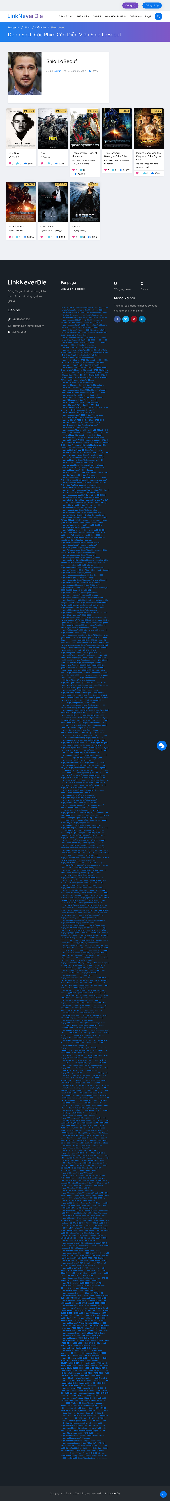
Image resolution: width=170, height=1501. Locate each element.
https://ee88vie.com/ (93, 312)
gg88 (80, 968)
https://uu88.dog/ (101, 1030)
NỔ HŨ (103, 532)
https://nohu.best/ (68, 970)
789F (83, 930)
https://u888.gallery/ (88, 758)
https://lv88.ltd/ (72, 680)
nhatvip (64, 830)
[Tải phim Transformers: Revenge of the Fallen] (117, 128)
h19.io (75, 950)
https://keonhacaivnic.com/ (77, 685)
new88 (75, 868)
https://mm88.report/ (77, 768)
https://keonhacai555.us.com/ (73, 920)
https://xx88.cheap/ (92, 1238)
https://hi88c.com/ (68, 1300)
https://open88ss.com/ (88, 1235)
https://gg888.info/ (68, 1115)
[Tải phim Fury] (53, 128)
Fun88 (87, 310)
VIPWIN (64, 965)
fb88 (105, 562)
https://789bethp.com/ (81, 628)
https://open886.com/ (87, 400)
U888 (81, 630)
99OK (93, 1153)
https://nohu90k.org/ (69, 1175)
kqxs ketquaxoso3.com (95, 315)
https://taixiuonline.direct (71, 870)
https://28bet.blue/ (68, 452)
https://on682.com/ (85, 875)
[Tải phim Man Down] (21, 128)
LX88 (76, 903)
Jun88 (86, 397)
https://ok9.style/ (93, 990)
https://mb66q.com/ (69, 330)
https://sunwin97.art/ (69, 367)
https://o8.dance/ (84, 1075)
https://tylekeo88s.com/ (70, 858)
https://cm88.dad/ (87, 380)
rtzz (67, 1105)
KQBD (79, 1113)
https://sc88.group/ (94, 407)
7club (84, 1220)
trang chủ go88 (72, 833)
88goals (65, 375)
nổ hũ (80, 395)
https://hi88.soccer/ (92, 1313)
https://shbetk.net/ (68, 613)
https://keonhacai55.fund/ (86, 660)
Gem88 (88, 1225)
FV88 (97, 783)
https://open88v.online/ (89, 678)
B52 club (104, 375)
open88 (99, 397)
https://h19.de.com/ (80, 883)
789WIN (67, 915)
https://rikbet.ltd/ (88, 362)
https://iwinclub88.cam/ (85, 998)
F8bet (81, 537)
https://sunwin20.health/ (71, 1030)
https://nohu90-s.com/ (88, 1028)
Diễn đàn (136, 16)
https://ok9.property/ (77, 502)
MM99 (103, 953)
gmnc (100, 620)
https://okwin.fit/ (89, 1265)
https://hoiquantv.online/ (71, 512)
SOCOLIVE (65, 885)
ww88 (63, 675)
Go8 (98, 1153)
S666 (98, 825)
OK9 (93, 477)
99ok (87, 700)
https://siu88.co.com (79, 965)
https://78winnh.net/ (90, 327)
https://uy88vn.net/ (69, 1268)
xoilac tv (81, 310)
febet (74, 1113)
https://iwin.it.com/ (88, 798)
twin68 (94, 745)
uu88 (90, 447)
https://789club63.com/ (70, 800)
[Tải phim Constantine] (53, 201)
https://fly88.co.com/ (69, 630)
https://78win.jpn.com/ (70, 1073)
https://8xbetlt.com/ (69, 600)
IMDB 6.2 (156, 110)
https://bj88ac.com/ (76, 793)
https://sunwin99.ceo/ (84, 410)
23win (91, 420)
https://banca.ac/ (88, 475)
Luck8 (96, 690)
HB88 (88, 1130)
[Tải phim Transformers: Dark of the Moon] (85, 128)
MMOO (85, 748)
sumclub (78, 650)
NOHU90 (86, 650)
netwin (64, 1198)
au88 (68, 638)
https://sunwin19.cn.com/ (91, 387)
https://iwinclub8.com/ (85, 923)
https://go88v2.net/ (69, 880)
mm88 (93, 1273)
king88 (74, 1025)
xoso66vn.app (80, 953)
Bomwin (84, 427)
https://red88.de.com (70, 980)
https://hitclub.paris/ (69, 1278)
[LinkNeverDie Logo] (25, 15)
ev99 (78, 683)
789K (74, 1103)
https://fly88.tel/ (68, 442)
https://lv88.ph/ (94, 1088)
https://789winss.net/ (85, 1193)
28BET (67, 1008)
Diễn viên (40, 27)
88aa (95, 1120)
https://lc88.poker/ (68, 1210)
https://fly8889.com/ (69, 530)
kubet (94, 310)
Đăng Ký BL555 (93, 1138)
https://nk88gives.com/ (86, 1200)
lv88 (95, 950)
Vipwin (102, 783)
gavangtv (64, 345)
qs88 (89, 670)
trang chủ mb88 (83, 815)
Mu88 (75, 1230)
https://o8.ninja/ (67, 500)
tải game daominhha (80, 392)
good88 (70, 1035)
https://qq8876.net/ (68, 655)
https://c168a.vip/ (67, 1260)
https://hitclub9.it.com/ (70, 743)
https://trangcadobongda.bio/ (73, 495)
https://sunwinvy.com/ (81, 1145)
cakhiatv (73, 345)
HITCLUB (97, 653)
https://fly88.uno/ (68, 407)
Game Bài (84, 733)
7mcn (83, 372)
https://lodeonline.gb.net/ (88, 460)
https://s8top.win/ (88, 1118)
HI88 (79, 1168)
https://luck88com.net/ (96, 1135)
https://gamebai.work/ (70, 477)
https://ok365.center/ (89, 347)
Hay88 (63, 660)
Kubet (76, 753)
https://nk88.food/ (88, 1048)
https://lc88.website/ (69, 838)
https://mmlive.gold (84, 643)
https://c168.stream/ (91, 1038)
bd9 (92, 1013)
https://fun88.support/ (76, 1270)
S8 (93, 670)
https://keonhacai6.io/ (69, 1293)
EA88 (78, 770)
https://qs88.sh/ (99, 1095)
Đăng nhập (152, 5)
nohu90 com (72, 1133)
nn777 (91, 405)
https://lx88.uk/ (84, 1133)
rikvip (84, 320)
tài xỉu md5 (71, 1258)
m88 (98, 878)
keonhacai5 (65, 1248)
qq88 (76, 745)
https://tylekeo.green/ (98, 480)
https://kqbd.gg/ (67, 933)
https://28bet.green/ (70, 985)
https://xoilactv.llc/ (73, 893)
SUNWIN (96, 648)
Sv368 (87, 402)
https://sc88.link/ (93, 765)
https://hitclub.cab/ (68, 580)
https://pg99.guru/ (84, 1210)
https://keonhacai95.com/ (71, 430)
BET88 (90, 863)
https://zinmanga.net (78, 307)
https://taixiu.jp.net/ (69, 547)
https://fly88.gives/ (89, 512)
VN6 (62, 1083)
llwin (62, 983)
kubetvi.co (88, 735)
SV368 (89, 905)
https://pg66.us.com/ (69, 397)
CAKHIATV (98, 883)
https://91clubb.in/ (79, 725)
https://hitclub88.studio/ (95, 785)
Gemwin (85, 582)
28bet (97, 775)
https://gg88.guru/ (69, 620)
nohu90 (64, 552)
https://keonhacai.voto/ (70, 415)
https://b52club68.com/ (70, 597)
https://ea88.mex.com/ (70, 763)
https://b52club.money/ (92, 445)
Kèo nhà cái (81, 668)
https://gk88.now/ (68, 1285)
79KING (81, 440)
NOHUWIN (74, 1223)
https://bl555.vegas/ (81, 1245)
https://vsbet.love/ (68, 1308)
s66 (62, 883)
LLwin (102, 763)
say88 (85, 775)
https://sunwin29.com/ (70, 825)
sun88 (101, 1220)
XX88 (88, 340)
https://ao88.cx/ (67, 845)
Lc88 (104, 663)
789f (81, 778)
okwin (82, 1065)
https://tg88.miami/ (97, 1080)
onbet (63, 855)
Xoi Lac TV (86, 1148)
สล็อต (102, 437)
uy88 (70, 605)
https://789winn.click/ (85, 1060)
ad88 (77, 1043)
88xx (73, 638)
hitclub (89, 320)
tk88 (97, 497)
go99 (63, 638)
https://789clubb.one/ (88, 390)
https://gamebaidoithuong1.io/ (73, 805)
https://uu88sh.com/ (92, 1033)
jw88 (63, 1208)
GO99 (100, 668)
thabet (94, 522)
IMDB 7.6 (61, 110)
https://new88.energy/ (71, 943)
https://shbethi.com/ (84, 490)
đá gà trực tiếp (84, 850)
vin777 (78, 1220)
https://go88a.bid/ (88, 795)
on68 (68, 820)
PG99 (97, 395)
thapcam (93, 820)
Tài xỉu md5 (76, 1098)
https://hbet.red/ (91, 763)
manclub (64, 467)
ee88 (74, 718)
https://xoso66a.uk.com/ (70, 1048)
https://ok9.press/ (68, 587)
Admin (57, 70)
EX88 (90, 945)
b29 (92, 535)
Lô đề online (72, 532)
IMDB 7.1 (29, 184)
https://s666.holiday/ (69, 850)
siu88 (92, 525)
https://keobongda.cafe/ (76, 447)
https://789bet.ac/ (86, 1085)
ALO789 (103, 482)
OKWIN (85, 1275)
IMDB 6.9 (61, 184)
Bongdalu (99, 560)
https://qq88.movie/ (74, 1265)
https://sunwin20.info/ (70, 978)
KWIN (70, 1010)
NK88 (79, 638)
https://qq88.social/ (90, 1168)
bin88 (63, 392)
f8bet (89, 482)
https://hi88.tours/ (68, 888)
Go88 (69, 352)
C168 (88, 472)
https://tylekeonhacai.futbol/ (72, 337)
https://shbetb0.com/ (75, 492)
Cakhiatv (82, 1070)
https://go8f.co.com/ (69, 1150)
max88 (63, 377)
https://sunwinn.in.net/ (70, 710)
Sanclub (90, 470)
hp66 (63, 643)
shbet (79, 653)
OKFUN (78, 1080)
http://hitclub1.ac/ (68, 923)
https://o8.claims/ (100, 1075)
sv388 (99, 310)
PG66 (103, 765)
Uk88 (106, 1225)
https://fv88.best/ (68, 1148)
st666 (81, 938)
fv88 (99, 1140)
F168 (62, 480)
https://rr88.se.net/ (74, 370)
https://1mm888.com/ (69, 1240)
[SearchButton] (158, 16)
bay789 (85, 1268)
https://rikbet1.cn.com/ (95, 597)
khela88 (80, 1013)
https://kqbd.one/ (68, 560)
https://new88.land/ (69, 928)
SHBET (98, 367)
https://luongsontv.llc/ (75, 703)
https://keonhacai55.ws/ (95, 920)
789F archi (103, 1155)
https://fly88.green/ (88, 505)
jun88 (79, 515)
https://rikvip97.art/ (91, 365)
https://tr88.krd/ (67, 1215)
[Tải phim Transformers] (21, 201)
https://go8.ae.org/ (90, 968)
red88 (75, 935)
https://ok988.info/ (68, 515)
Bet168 (84, 420)
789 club (72, 783)
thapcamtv (104, 337)
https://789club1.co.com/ (70, 550)
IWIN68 (64, 605)
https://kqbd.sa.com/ (79, 1248)
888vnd (75, 1143)
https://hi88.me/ (67, 505)
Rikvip (91, 375)
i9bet (99, 435)
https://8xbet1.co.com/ (77, 900)
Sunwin (86, 442)
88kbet (69, 1065)
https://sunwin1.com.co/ (70, 795)
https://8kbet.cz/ (74, 1108)
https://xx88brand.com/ (94, 385)
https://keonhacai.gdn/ (70, 390)
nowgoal (76, 352)
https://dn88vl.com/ (69, 1173)
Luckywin (76, 670)
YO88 (63, 1230)
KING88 (70, 903)
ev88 (91, 530)
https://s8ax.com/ (93, 1175)
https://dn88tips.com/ (94, 1065)
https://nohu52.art (101, 780)
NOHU (70, 898)
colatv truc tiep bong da (96, 332)
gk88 (63, 668)
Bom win (64, 720)
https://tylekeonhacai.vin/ (86, 552)
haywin (70, 823)
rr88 (103, 525)
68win (93, 703)
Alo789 (86, 322)
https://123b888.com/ (93, 673)
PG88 (79, 420)
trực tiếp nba (82, 345)
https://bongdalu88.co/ (70, 465)
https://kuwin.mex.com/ (71, 1088)
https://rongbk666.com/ (70, 360)
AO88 (101, 575)
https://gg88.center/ (83, 527)
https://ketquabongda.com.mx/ (89, 663)
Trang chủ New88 (88, 1203)
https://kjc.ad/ (66, 1005)
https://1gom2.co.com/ (89, 592)
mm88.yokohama (95, 1018)
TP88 (78, 1083)
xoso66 (104, 317)
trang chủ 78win (82, 1260)
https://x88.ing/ (73, 665)
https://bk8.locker (83, 1165)
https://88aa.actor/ (74, 445)
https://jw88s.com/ (73, 995)
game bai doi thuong (100, 1163)
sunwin (81, 312)
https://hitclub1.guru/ (69, 828)
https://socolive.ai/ (89, 918)
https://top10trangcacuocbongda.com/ (81, 485)
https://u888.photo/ (94, 623)
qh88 (83, 683)
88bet (76, 698)
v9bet (98, 322)
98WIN (82, 940)
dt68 (62, 410)
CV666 (106, 1195)
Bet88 (85, 405)
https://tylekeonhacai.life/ (88, 417)
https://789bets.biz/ (94, 618)
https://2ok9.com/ (68, 475)
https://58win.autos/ (80, 713)
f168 (85, 462)
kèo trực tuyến (91, 675)
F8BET (87, 855)
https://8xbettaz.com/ (91, 723)
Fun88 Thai (91, 893)
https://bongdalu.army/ (70, 557)
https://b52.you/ (99, 580)
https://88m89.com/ (95, 1183)
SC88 (93, 570)
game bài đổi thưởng (76, 738)
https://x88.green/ (68, 653)
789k (69, 678)
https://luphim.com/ (69, 440)
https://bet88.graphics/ (70, 472)
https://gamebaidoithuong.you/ (73, 482)
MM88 (99, 340)
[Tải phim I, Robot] (85, 201)
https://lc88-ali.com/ (69, 788)
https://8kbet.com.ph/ (88, 903)
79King (93, 472)
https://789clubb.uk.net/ (70, 542)
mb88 (105, 638)
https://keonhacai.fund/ (70, 325)
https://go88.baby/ (86, 577)
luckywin (64, 768)
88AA (83, 948)
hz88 (87, 703)
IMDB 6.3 (93, 110)
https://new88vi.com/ (93, 1305)
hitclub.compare (85, 830)
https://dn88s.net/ (74, 843)
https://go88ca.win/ (69, 1190)
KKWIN (82, 1050)
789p (103, 993)
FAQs (148, 16)
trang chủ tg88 (74, 818)
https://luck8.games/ (69, 975)
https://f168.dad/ (67, 633)
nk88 (98, 755)
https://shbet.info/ (95, 567)
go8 (79, 640)
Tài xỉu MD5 (78, 375)
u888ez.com (98, 770)
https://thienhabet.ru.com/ (71, 455)
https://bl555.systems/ (70, 610)
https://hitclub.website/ (71, 362)
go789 (104, 1215)
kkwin (89, 1003)
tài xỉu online (92, 432)
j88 (97, 773)
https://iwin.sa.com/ (69, 382)
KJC (92, 355)
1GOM (86, 375)
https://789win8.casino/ (87, 655)
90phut (80, 613)
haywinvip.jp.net (67, 810)
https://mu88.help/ (74, 457)
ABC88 (98, 880)
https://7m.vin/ (73, 733)
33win (90, 462)
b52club (71, 435)
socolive (64, 322)
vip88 (96, 1220)
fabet (74, 565)
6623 (106, 1230)
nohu (75, 695)
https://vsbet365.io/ (91, 955)
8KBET (95, 735)
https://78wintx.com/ (87, 532)
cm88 (84, 467)
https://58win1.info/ (68, 918)
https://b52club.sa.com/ (70, 387)
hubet (68, 718)
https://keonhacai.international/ (93, 603)
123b (87, 640)
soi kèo (91, 345)
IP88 (95, 1258)
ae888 (105, 442)
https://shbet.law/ (101, 490)
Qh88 (63, 728)
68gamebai (78, 750)
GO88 (106, 407)
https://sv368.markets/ (70, 990)
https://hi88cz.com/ (81, 1288)
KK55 (103, 613)
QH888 (79, 915)
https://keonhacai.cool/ (84, 500)
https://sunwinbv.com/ (70, 1263)
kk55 (85, 983)
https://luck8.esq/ (89, 973)
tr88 (76, 830)
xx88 (91, 337)
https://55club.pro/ (68, 748)
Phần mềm (83, 16)
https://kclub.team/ (86, 367)
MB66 (87, 330)
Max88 (105, 445)
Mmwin (83, 813)
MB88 (92, 1295)
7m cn (85, 1218)
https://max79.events (74, 1233)
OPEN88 (94, 402)
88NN (91, 965)
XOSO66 (68, 883)
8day (82, 522)
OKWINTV (88, 935)
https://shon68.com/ (69, 1253)
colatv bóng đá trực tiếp (76, 335)
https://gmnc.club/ (68, 690)
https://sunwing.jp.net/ (70, 740)
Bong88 (79, 442)
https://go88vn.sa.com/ (70, 487)
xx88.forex (98, 1010)
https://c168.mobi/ (90, 1178)
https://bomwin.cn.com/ (70, 595)
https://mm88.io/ (67, 357)
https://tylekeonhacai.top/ (81, 540)
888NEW (70, 660)
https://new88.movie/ (96, 467)
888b (76, 988)
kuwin (104, 658)
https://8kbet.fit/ (67, 1110)
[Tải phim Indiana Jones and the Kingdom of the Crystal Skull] (149, 128)
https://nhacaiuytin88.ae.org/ (78, 873)
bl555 (77, 675)
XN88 (71, 1028)
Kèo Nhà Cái (66, 770)
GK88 (101, 1035)
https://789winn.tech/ (69, 1068)
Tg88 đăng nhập (99, 725)
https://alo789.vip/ (68, 1203)
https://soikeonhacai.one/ (71, 705)
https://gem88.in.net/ (69, 925)
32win (82, 978)
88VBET (93, 1140)
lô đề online (70, 668)
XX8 (79, 853)
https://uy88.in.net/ (86, 760)
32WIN (88, 1050)
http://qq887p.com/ (84, 1120)
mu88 (74, 640)
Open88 (98, 748)
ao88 (80, 525)
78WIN (91, 938)
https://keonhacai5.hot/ (88, 803)
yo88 (96, 530)
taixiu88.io (98, 685)
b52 (86, 337)
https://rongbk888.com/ (85, 357)
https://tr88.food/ (68, 1015)
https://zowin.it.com (88, 753)
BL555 (77, 693)
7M (90, 1128)
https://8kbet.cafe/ (100, 905)
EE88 (100, 505)
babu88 (87, 1013)
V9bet (86, 422)
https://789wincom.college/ (71, 1295)
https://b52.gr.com (68, 1218)
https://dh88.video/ (87, 680)
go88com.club (91, 808)
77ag (63, 910)
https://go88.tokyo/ (85, 382)
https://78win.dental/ (69, 1188)
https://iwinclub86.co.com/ (91, 550)
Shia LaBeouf (58, 27)
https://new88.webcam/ (70, 517)
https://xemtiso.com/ (83, 1008)
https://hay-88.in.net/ (69, 735)
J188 (87, 755)
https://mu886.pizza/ (93, 865)
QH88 (80, 1063)
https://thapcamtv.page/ (91, 1243)
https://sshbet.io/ (68, 490)
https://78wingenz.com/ (70, 618)
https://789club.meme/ (70, 1023)
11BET (87, 1290)
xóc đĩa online (74, 720)
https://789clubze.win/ (90, 437)
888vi (69, 1143)
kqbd (91, 422)
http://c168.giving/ (78, 728)
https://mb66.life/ (97, 330)
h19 (77, 407)
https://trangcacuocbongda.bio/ (73, 575)
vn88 (97, 733)
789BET (96, 482)
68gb (106, 635)
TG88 (89, 725)
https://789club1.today (94, 738)
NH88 (96, 1160)
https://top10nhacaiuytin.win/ (77, 355)
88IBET (83, 665)
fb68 (103, 1270)
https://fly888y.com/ (83, 810)
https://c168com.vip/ (69, 1058)
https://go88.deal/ (68, 412)
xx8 (72, 1043)
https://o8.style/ (67, 527)
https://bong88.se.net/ (85, 560)
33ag (99, 958)
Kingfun (102, 768)
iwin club (88, 507)
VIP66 (78, 327)
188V (68, 1125)
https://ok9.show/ (88, 720)
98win (100, 655)
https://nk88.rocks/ (98, 1285)
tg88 (69, 628)
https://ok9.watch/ (68, 572)
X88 (95, 995)
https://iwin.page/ (84, 580)
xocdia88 (89, 710)
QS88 (79, 567)
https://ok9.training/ (69, 1038)
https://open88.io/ (69, 1100)
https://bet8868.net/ (89, 1155)
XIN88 (85, 995)
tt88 (99, 638)
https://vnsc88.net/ (97, 625)
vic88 (81, 935)
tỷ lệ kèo (69, 1288)
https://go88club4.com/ (70, 470)
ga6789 (85, 525)
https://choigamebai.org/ (94, 352)
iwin (70, 375)
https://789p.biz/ (84, 963)
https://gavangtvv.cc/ (89, 898)
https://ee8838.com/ (75, 673)
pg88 (103, 1128)
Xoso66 (80, 330)
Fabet (69, 1225)
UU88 (93, 665)
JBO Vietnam (103, 1133)
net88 (93, 465)
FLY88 (79, 405)
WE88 (96, 740)
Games (97, 16)
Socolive (94, 985)
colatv (83, 332)
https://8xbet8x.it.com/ (96, 900)
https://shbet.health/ (70, 700)
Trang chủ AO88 (67, 1195)
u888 (83, 623)
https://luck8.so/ (67, 693)
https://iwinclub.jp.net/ (90, 542)
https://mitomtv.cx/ (69, 913)
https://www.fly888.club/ (93, 455)
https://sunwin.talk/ (68, 395)
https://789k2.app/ (85, 1173)
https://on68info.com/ (98, 908)
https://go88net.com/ (89, 595)
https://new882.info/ (86, 928)
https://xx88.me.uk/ (68, 350)
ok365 (63, 930)
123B (68, 728)
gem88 (63, 417)
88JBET (85, 1080)
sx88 (68, 1208)
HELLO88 (91, 1310)
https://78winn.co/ (68, 1193)
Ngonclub (79, 462)
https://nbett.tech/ (68, 1200)
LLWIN (100, 472)
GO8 (72, 1105)
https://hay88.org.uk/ (69, 890)
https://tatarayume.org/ (90, 1023)
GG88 (69, 392)
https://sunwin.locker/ (76, 340)
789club (100, 430)
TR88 (99, 1005)
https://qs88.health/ (94, 940)
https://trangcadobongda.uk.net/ (74, 635)
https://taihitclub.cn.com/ (90, 487)
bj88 (62, 502)
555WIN (104, 1138)
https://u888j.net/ (81, 625)
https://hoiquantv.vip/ (69, 510)
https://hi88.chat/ (91, 585)
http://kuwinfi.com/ (68, 1003)
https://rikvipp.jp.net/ (88, 545)
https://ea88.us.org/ (69, 945)
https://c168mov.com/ (97, 630)
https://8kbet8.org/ (92, 492)
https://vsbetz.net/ (75, 955)
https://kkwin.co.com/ (69, 778)
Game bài (89, 495)
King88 (85, 1098)
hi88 (62, 1180)
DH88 (100, 1130)
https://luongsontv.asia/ (70, 1243)
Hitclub (91, 395)
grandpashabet (90, 838)
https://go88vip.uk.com (77, 1183)
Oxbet (100, 1225)
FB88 (72, 623)
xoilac (64, 340)
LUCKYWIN (99, 1193)
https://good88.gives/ (85, 773)
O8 (99, 658)
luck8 (101, 640)
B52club (102, 517)
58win (103, 535)
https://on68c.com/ (86, 868)
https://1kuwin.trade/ (69, 878)
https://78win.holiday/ (75, 1078)
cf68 (70, 875)
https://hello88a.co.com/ (70, 730)
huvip (63, 1000)
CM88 (63, 445)
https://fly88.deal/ (84, 572)
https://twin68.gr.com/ (77, 905)
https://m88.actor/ (68, 780)
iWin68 (95, 810)
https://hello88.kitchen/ (70, 592)
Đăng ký (130, 5)
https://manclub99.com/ (70, 427)
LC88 (99, 665)
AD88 (84, 853)
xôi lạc (92, 322)
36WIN (79, 888)
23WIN (100, 745)
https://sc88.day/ (100, 587)
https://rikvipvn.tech (92, 1233)
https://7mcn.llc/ (101, 500)
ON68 (89, 768)
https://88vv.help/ (68, 1060)
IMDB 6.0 (124, 110)
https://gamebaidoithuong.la (92, 645)
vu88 (99, 848)
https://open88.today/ (70, 402)
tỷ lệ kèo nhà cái (84, 600)
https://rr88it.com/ (68, 437)
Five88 (82, 1225)
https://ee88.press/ (101, 1210)
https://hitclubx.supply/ (71, 645)
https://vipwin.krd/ (100, 1213)
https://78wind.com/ (69, 497)
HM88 (91, 748)
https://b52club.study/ (89, 608)
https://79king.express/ (70, 347)
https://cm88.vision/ (69, 450)
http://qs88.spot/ (68, 1055)
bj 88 (82, 755)
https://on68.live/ (72, 983)
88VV (102, 733)
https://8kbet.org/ (68, 425)
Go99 (104, 723)
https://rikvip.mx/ (74, 708)
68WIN (83, 770)
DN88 (68, 713)
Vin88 (82, 785)
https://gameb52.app (90, 730)
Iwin (68, 422)
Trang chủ (66, 16)
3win (98, 1148)
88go (63, 1273)
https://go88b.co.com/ (87, 547)
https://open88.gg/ (73, 1138)
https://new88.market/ (94, 450)
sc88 (78, 475)
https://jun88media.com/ (71, 1020)
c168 (98, 532)
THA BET (72, 1165)
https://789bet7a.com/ (70, 790)
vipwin (70, 830)
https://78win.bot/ (84, 452)
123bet (95, 830)
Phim (27, 27)
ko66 (100, 888)
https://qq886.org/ (89, 1300)
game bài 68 (95, 1215)
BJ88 (82, 1043)
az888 (87, 825)
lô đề (90, 562)
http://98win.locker (79, 1213)
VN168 (82, 710)
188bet (100, 1253)
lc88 (99, 950)
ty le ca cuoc (74, 372)
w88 (79, 695)
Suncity (64, 1170)
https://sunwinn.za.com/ (93, 457)
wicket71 (72, 1013)
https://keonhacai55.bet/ (71, 320)
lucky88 (82, 833)
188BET (69, 590)
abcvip (67, 1113)
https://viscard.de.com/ (90, 943)
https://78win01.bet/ (92, 613)
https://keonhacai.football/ (71, 317)
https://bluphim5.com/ (70, 342)
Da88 (95, 1225)
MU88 (102, 495)
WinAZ (100, 1050)
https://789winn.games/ (70, 1118)
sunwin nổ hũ (83, 820)
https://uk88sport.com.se (89, 980)
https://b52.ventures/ (87, 828)
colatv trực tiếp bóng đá (70, 332)
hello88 (64, 988)
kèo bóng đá (81, 1135)
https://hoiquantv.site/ (88, 510)
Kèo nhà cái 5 (103, 372)
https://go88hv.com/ (90, 708)
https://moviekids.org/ (77, 648)
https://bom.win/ (67, 462)
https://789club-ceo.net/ (70, 582)
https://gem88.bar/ (85, 350)
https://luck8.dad (101, 710)
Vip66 (88, 325)
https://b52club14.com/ (98, 895)
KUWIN (64, 898)
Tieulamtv (84, 845)
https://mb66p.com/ (99, 325)
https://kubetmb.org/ (78, 1018)
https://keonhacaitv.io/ (70, 765)
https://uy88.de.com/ (91, 695)
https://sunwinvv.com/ (70, 755)
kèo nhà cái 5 (91, 860)
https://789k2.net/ (81, 1010)
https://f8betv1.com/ (94, 1158)
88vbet (70, 1050)
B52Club (71, 552)
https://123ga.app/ (86, 988)
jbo (95, 1290)
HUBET (63, 953)
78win (105, 312)
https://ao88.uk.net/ (100, 833)
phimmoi (71, 1090)
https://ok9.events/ (68, 525)
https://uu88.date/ (97, 925)
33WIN (93, 650)
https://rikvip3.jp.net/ (69, 803)
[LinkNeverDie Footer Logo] (27, 281)
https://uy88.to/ (93, 953)
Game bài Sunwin (83, 1273)
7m (82, 352)
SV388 (90, 1160)
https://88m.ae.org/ (84, 840)
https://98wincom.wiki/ (70, 1283)
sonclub (64, 1183)
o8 (67, 502)
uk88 (68, 565)
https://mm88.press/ (69, 385)
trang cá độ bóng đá (96, 1308)
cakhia (95, 605)
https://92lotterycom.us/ (71, 615)
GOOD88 (85, 1180)
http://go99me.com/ (92, 915)
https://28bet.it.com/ (69, 1085)
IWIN (85, 317)
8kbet (63, 370)
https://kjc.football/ (92, 440)
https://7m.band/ (88, 555)
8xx (96, 355)
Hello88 (92, 880)
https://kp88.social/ (89, 693)
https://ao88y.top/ (81, 1198)
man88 (74, 1178)
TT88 (97, 970)
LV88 (86, 1025)
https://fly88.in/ (67, 895)
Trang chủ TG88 (90, 1185)
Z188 (95, 575)
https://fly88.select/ (86, 497)
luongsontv (84, 342)
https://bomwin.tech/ (69, 365)
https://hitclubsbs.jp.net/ (86, 412)
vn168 (86, 718)
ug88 (94, 825)
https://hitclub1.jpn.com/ (70, 798)
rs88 (73, 915)
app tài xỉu (97, 562)
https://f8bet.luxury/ (69, 1235)
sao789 (69, 522)
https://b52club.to (95, 635)
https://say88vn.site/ (82, 823)
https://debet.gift (80, 1310)
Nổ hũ (102, 460)
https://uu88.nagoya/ (92, 750)
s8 (88, 818)
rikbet (63, 685)
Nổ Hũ (102, 968)
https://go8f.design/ (99, 743)
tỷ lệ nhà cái (103, 675)
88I (93, 600)
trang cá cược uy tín (79, 562)
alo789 (64, 860)
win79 (80, 422)
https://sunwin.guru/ (69, 577)
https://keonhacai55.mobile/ (72, 585)
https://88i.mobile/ (68, 840)
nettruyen (65, 307)
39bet (63, 873)
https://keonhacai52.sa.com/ (72, 1250)
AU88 (68, 815)
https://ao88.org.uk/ (86, 1278)
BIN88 (63, 352)
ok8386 (83, 765)
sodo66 (63, 793)
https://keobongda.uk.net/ (81, 1095)
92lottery (85, 1215)
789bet (102, 605)
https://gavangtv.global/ (75, 910)
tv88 (79, 918)
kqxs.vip (76, 758)
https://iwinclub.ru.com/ (83, 377)
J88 (85, 698)
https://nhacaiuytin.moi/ (90, 557)
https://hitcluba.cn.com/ (92, 705)
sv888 (91, 1000)
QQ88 (72, 1120)
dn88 (87, 743)
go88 (103, 320)
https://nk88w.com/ (79, 1000)
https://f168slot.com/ (69, 400)
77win (81, 570)
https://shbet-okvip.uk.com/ (77, 908)
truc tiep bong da (101, 307)
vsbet (63, 565)
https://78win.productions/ (71, 1040)
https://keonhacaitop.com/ (87, 425)
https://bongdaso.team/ (70, 555)
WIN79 (69, 1230)
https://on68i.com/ (68, 863)
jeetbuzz (64, 1013)
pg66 (100, 985)
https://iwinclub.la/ (69, 310)
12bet (88, 1270)
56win (100, 1258)
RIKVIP (96, 377)
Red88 (75, 1225)
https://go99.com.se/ (85, 970)
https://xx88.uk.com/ (81, 835)
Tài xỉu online (103, 995)
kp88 (80, 1150)
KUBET (64, 1185)
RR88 (96, 337)
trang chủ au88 (97, 815)
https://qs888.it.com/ (69, 1045)
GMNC (71, 467)
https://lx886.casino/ (84, 1055)
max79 (103, 980)
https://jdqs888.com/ (69, 1305)
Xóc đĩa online (91, 372)
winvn (82, 790)
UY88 (63, 750)
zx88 (104, 1140)
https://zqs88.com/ (68, 1075)
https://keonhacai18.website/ (72, 507)
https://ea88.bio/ (67, 608)
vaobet (83, 407)
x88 (80, 530)
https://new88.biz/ (68, 420)
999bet (105, 933)
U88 (100, 910)
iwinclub (102, 390)
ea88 (100, 1205)
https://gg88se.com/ (99, 835)
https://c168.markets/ (88, 610)
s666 (70, 853)
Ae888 (88, 790)
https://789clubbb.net (83, 1228)
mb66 (105, 520)
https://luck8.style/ (85, 960)
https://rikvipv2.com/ (88, 800)
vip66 (83, 325)
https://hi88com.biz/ (74, 775)
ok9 (106, 352)
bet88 (99, 360)
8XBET (63, 708)
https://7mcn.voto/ (68, 567)
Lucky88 (88, 1035)
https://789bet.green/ (69, 1290)
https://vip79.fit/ (100, 350)
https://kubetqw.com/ (75, 865)
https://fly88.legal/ (74, 658)
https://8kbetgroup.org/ (91, 1108)
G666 (68, 930)
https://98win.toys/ (100, 963)
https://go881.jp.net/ (69, 460)
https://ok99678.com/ (69, 570)
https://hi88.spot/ (68, 1135)
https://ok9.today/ (74, 1163)
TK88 (89, 833)
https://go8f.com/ (88, 1298)
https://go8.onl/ (89, 843)
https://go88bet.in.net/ (70, 813)
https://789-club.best (95, 813)
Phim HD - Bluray (115, 16)
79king (68, 480)
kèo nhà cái (90, 360)
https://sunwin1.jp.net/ (95, 805)
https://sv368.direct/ (69, 312)
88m (79, 1123)
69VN (79, 1125)
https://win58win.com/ (70, 1153)
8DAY (81, 1223)
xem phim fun (96, 442)
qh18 (75, 993)
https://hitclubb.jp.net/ (70, 545)
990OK (104, 1235)
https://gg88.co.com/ (94, 415)
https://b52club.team (93, 537)
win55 (103, 878)
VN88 (84, 975)
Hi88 (62, 1265)
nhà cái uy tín (66, 315)
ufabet (90, 307)
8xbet (90, 740)
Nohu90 (78, 467)
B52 (69, 417)
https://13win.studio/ (69, 963)
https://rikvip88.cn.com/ (96, 1015)
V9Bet (90, 1220)
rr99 (73, 1273)
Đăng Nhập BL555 (101, 1143)
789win (63, 380)
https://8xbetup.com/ (87, 1240)
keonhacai (66, 688)
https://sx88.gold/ (68, 683)
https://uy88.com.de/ (69, 760)
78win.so (90, 502)
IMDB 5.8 (29, 110)
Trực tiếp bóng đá (75, 322)
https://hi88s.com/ (68, 405)
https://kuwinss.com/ (92, 1063)
